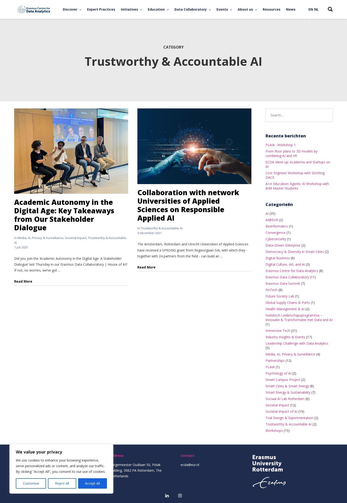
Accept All (92, 483)
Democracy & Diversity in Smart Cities (295, 251)
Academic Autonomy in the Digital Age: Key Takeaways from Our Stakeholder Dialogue (64, 214)
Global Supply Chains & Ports (288, 302)
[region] (61, 469)
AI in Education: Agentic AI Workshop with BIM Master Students (297, 185)
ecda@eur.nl (190, 464)
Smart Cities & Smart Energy (287, 386)
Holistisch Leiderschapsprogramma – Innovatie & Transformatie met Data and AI (299, 317)
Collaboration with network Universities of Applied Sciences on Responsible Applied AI (188, 205)
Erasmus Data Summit (283, 283)
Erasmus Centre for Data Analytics (292, 270)
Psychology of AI (278, 373)
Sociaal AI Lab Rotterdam (285, 398)
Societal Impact (75, 238)
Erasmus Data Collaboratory (287, 277)
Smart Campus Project (283, 379)
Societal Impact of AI (281, 411)
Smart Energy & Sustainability (288, 392)
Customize (31, 483)
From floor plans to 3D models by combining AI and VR (291, 153)
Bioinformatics (277, 226)
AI (267, 213)
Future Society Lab (280, 296)
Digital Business (278, 258)
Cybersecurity (276, 239)
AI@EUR (272, 220)
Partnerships (275, 360)
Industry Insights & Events (285, 337)
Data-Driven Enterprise (283, 245)
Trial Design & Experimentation (289, 418)
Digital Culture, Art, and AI (285, 264)
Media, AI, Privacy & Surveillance (40, 238)
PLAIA (270, 367)
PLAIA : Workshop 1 (281, 145)
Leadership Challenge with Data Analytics (297, 343)
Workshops (274, 430)
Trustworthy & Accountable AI (161, 228)
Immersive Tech (278, 330)
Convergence (276, 232)
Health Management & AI (285, 309)
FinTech (272, 290)
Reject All (62, 483)
